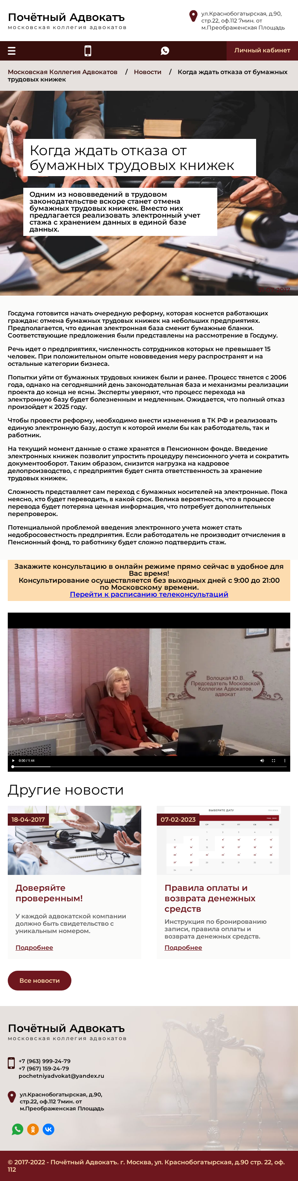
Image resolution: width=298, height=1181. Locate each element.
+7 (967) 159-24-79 (44, 1068)
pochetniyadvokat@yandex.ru (61, 1075)
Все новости (39, 980)
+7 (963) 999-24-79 (45, 1061)
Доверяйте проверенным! (49, 893)
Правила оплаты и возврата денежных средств (210, 898)
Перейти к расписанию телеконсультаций (149, 594)
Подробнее (34, 947)
